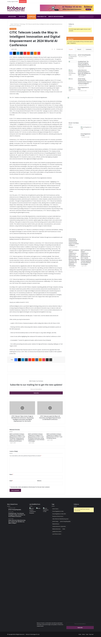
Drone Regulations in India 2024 (59, 513)
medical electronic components (59, 526)
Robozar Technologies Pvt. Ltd (32, 634)
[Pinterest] (24, 53)
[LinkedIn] (17, 53)
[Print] (50, 359)
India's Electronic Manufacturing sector (60, 519)
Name (11, 474)
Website (39, 480)
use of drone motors (56, 534)
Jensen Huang (55, 521)
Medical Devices (55, 524)
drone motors (55, 508)
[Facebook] (11, 53)
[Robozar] (16, 8)
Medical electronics (56, 529)
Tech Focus (22, 16)
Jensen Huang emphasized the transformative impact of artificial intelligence (74, 242)
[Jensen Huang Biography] (73, 57)
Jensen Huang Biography (84, 55)
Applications (12, 16)
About (83, 634)
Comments (88, 49)
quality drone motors (56, 531)
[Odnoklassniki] (35, 53)
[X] (14, 53)
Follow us (76, 504)
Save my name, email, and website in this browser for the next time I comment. (30, 487)
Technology (31, 16)
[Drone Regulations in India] (73, 89)
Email (11, 480)
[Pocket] (38, 53)
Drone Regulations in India (57, 511)
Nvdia (64, 529)
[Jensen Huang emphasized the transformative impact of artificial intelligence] (73, 81)
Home (11, 24)
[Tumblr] (21, 53)
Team (87, 634)
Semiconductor (41, 16)
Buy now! (91, 634)
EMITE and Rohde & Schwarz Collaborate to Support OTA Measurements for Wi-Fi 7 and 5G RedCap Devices (54, 436)
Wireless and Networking (55, 16)
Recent (79, 49)
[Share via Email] (47, 359)
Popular (71, 49)
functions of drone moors (57, 516)
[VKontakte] (31, 53)
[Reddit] (28, 53)
